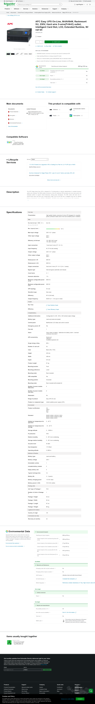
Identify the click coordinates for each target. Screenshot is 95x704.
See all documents (13, 126)
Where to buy (25, 689)
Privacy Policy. (44, 664)
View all (13, 15)
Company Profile (43, 689)
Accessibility (42, 693)
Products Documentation (9, 687)
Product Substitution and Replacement (9, 694)
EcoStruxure (60, 687)
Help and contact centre (27, 687)
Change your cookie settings (67, 698)
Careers (41, 687)
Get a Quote (24, 691)
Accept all (80, 698)
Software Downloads (8, 689)
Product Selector (8, 691)
